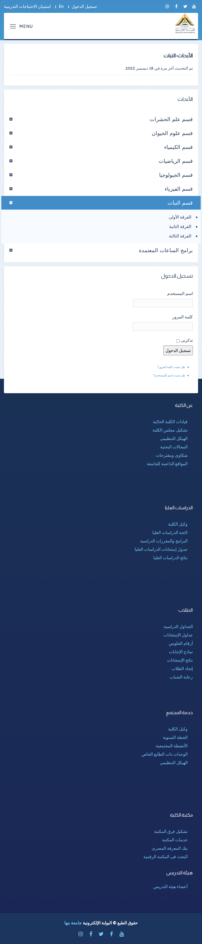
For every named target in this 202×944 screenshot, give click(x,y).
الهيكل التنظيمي (174, 762)
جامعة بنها (73, 922)
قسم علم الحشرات (171, 119)
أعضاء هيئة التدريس (170, 886)
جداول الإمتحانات (178, 634)
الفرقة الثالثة (180, 235)
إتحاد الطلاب (182, 668)
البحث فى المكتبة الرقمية (165, 856)
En (61, 6)
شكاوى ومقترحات (172, 455)
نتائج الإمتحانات (180, 660)
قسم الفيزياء (179, 188)
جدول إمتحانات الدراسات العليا (161, 549)
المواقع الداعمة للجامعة (167, 463)
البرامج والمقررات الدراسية (164, 540)
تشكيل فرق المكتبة (171, 831)
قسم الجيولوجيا (176, 175)
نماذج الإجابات (181, 651)
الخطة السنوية (175, 737)
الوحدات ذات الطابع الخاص (165, 754)
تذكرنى (187, 340)
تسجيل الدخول (84, 6)
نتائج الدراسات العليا (170, 557)
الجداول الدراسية (178, 626)
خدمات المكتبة (175, 839)
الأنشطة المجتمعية (172, 745)
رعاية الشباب (181, 677)
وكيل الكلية (178, 524)
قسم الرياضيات (176, 161)
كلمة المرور (182, 316)
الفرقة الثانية (180, 226)
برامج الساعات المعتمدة (166, 250)
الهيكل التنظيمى (174, 438)
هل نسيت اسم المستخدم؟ (169, 375)
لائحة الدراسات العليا (170, 532)
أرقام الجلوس (181, 643)
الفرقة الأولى (180, 217)
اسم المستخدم (180, 293)
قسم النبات (180, 202)
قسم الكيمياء (178, 147)
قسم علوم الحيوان (172, 133)
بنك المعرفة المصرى (170, 848)
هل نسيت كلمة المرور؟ (171, 367)
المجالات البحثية (174, 446)
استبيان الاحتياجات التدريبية (27, 6)
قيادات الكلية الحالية (170, 421)
